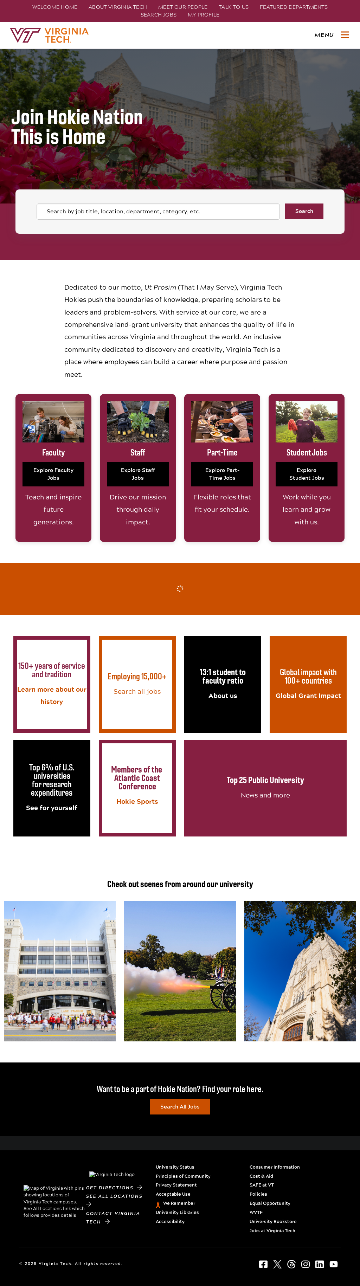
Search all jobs (137, 691)
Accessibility (170, 1221)
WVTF (256, 1212)
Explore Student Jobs (306, 474)
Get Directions (111, 1188)
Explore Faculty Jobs (53, 474)
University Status (175, 1167)
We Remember (179, 1203)
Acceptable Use (173, 1194)
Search (304, 211)
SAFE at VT (262, 1185)
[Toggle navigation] (345, 35)
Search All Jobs (180, 1107)
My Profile (203, 15)
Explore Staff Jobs (138, 474)
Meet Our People (182, 7)
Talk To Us (234, 7)
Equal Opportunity (270, 1203)
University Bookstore (273, 1221)
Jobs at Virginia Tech (272, 1231)
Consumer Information (275, 1167)
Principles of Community (183, 1176)
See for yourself (51, 808)
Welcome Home (54, 7)
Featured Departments (294, 7)
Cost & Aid (261, 1176)
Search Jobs (158, 15)
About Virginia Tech (118, 7)
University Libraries (177, 1212)
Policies (258, 1194)
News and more (265, 795)
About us (222, 696)
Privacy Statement (176, 1185)
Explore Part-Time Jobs (222, 474)
